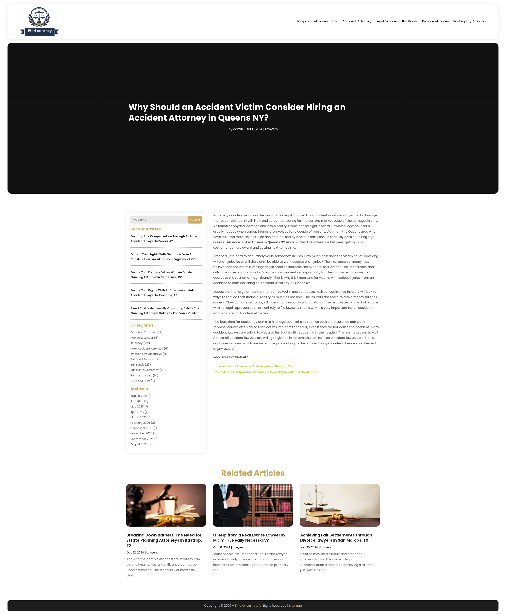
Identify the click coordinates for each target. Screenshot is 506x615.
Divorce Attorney (435, 21)
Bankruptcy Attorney (469, 21)
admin (238, 129)
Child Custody (140, 381)
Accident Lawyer (141, 338)
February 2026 (140, 423)
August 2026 (139, 396)
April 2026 (137, 412)
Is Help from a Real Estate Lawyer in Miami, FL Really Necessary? (249, 537)
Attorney (321, 21)
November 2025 (141, 433)
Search (195, 220)
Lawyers (303, 21)
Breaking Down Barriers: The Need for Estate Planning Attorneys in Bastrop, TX (164, 540)
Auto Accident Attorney (146, 349)
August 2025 (138, 444)
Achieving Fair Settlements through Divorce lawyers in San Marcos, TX (336, 537)
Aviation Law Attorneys (146, 354)
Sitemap (295, 605)
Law (335, 21)
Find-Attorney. (246, 605)
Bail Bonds (410, 21)
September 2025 (141, 439)
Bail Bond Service (142, 359)
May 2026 (137, 406)
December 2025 (141, 428)
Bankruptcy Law (141, 375)
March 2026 (138, 417)
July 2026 (136, 401)
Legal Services (387, 21)
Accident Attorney (357, 21)
